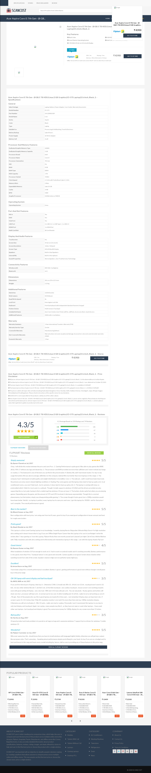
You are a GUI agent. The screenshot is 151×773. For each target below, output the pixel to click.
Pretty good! (16, 524)
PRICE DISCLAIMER (42, 3)
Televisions (95, 743)
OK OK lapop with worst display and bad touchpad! (31, 578)
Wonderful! (15, 630)
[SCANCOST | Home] (16, 10)
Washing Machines (97, 739)
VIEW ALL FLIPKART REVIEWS (58, 647)
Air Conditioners (96, 735)
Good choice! (16, 545)
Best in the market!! (19, 509)
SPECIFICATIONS (19, 3)
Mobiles (70, 735)
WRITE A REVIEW (24, 437)
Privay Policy (119, 743)
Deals (93, 751)
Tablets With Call (73, 739)
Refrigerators (95, 747)
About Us (118, 735)
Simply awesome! (18, 460)
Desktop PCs (71, 755)
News (93, 755)
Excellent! (15, 563)
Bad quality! (15, 615)
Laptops (70, 747)
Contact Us (118, 739)
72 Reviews (13, 456)
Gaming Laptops (73, 751)
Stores (72, 50)
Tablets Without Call (74, 743)
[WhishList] (60, 27)
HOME (108, 18)
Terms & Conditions (121, 747)
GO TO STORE (132, 56)
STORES (30, 3)
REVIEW (54, 3)
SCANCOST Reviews (38, 448)
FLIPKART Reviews (18, 448)
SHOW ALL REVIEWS (94, 453)
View (23, 716)
